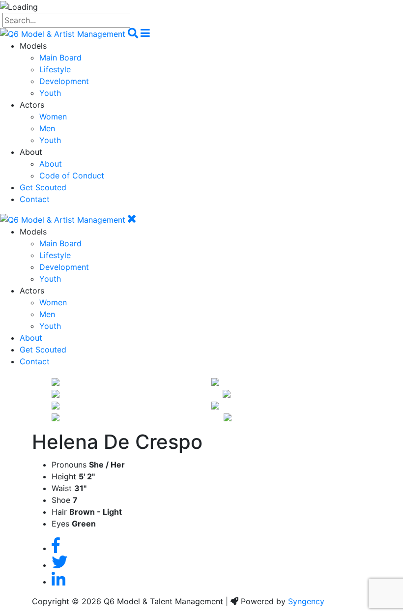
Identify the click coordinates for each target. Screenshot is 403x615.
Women (53, 116)
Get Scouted (43, 187)
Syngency (306, 601)
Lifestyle (55, 69)
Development (64, 81)
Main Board (60, 57)
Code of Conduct (71, 175)
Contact (35, 199)
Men (47, 128)
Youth (50, 93)
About (50, 164)
